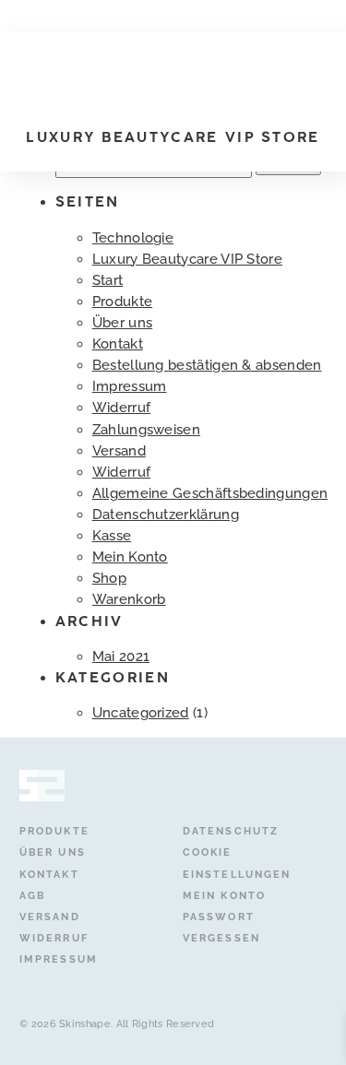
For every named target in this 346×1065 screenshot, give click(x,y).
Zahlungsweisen (146, 429)
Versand (119, 451)
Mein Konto (130, 557)
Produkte (122, 301)
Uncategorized (140, 712)
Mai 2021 (120, 656)
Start (108, 280)
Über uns (122, 322)
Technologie (132, 238)
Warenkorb (129, 599)
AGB (32, 895)
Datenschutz (231, 830)
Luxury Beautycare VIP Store (187, 259)
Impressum (129, 386)
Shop (109, 578)
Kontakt (117, 344)
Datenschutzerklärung (165, 514)
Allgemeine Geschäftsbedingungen (210, 493)
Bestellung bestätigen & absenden (207, 365)
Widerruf (121, 407)
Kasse (112, 535)
